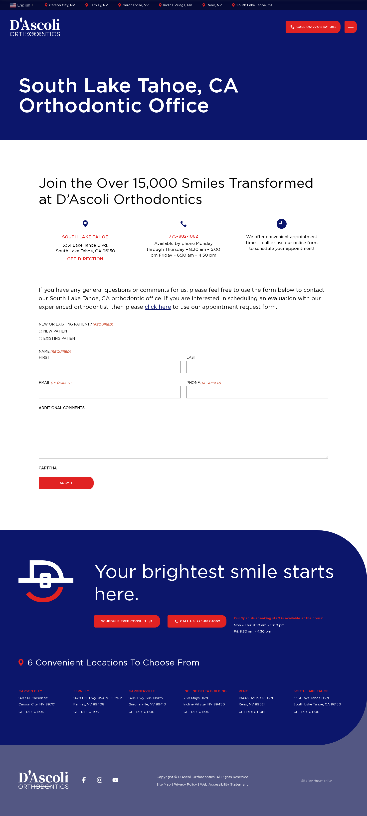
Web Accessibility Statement (224, 784)
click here (158, 307)
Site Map (164, 784)
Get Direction (85, 259)
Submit (66, 483)
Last (191, 357)
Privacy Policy (185, 784)
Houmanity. (323, 780)
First (44, 357)
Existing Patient (60, 338)
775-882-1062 (183, 236)
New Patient (56, 331)
